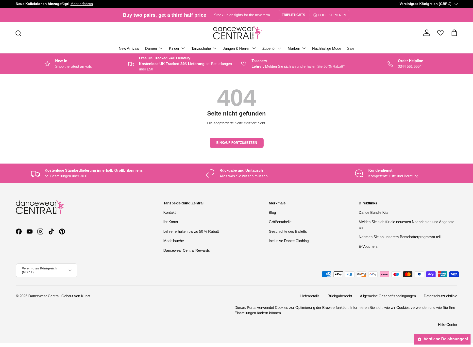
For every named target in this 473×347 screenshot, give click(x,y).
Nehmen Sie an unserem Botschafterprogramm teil (399, 237)
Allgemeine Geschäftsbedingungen (388, 296)
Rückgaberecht (339, 296)
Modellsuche (173, 241)
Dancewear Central (43, 296)
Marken (294, 48)
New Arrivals (129, 48)
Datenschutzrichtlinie (440, 296)
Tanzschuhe (201, 48)
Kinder (174, 48)
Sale (350, 48)
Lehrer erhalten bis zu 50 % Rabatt (191, 231)
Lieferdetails (310, 296)
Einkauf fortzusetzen (236, 143)
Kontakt (169, 212)
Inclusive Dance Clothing (289, 241)
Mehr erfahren (81, 4)
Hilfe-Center (447, 324)
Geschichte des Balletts (288, 231)
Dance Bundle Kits (374, 212)
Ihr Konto (170, 222)
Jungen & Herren (236, 48)
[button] (454, 32)
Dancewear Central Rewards (186, 250)
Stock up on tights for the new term (242, 15)
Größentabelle (280, 222)
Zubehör (269, 48)
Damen (151, 48)
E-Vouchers (368, 246)
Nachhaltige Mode (326, 48)
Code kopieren (332, 15)
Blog (272, 212)
